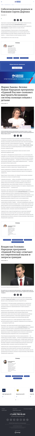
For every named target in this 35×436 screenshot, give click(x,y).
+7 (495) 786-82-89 (17, 414)
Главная (2, 4)
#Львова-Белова (7, 239)
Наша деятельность (8, 4)
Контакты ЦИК (4, 410)
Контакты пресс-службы (17, 410)
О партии (3, 408)
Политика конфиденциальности (17, 426)
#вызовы (26, 376)
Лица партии (15, 408)
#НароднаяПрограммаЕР (17, 239)
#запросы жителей (17, 378)
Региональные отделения (28, 408)
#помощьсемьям (28, 239)
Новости (13, 4)
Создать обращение (17, 67)
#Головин (8, 376)
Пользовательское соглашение (17, 425)
